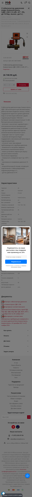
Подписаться (16, 262)
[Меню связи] (27, 475)
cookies (20, 495)
